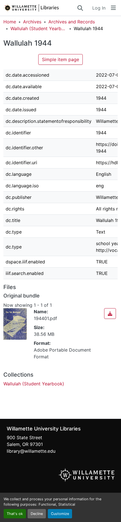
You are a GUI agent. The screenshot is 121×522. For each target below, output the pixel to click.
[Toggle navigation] (113, 8)
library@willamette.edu (31, 451)
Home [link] (9, 22)
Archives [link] (32, 22)
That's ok (15, 514)
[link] (110, 313)
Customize (60, 514)
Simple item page (60, 59)
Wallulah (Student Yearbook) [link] (38, 28)
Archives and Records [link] (71, 22)
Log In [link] (99, 8)
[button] (40, 8)
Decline (37, 514)
